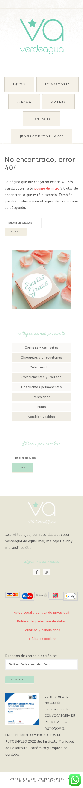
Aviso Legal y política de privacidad (41, 612)
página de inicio (46, 188)
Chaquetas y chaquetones (41, 357)
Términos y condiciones (41, 630)
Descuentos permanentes (41, 387)
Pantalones (41, 397)
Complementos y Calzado (41, 377)
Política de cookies (41, 639)
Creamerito (55, 781)
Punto (41, 407)
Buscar (22, 467)
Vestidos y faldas (41, 417)
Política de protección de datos (41, 621)
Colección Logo (41, 367)
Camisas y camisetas (41, 347)
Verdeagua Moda (41, 37)
